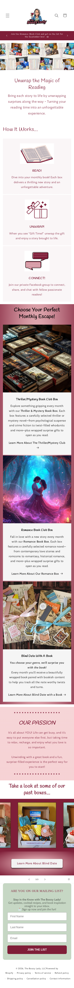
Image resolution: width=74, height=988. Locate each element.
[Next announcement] (67, 35)
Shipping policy (15, 978)
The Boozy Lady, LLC (35, 968)
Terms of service (43, 973)
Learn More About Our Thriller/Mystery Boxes (37, 863)
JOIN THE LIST (37, 949)
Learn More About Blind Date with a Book (35, 694)
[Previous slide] (29, 879)
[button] (7, 15)
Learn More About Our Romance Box (35, 573)
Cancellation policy (36, 978)
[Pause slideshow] (70, 879)
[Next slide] (45, 879)
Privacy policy (24, 973)
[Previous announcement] (6, 35)
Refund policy (62, 973)
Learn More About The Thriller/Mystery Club (37, 442)
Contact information (60, 978)
